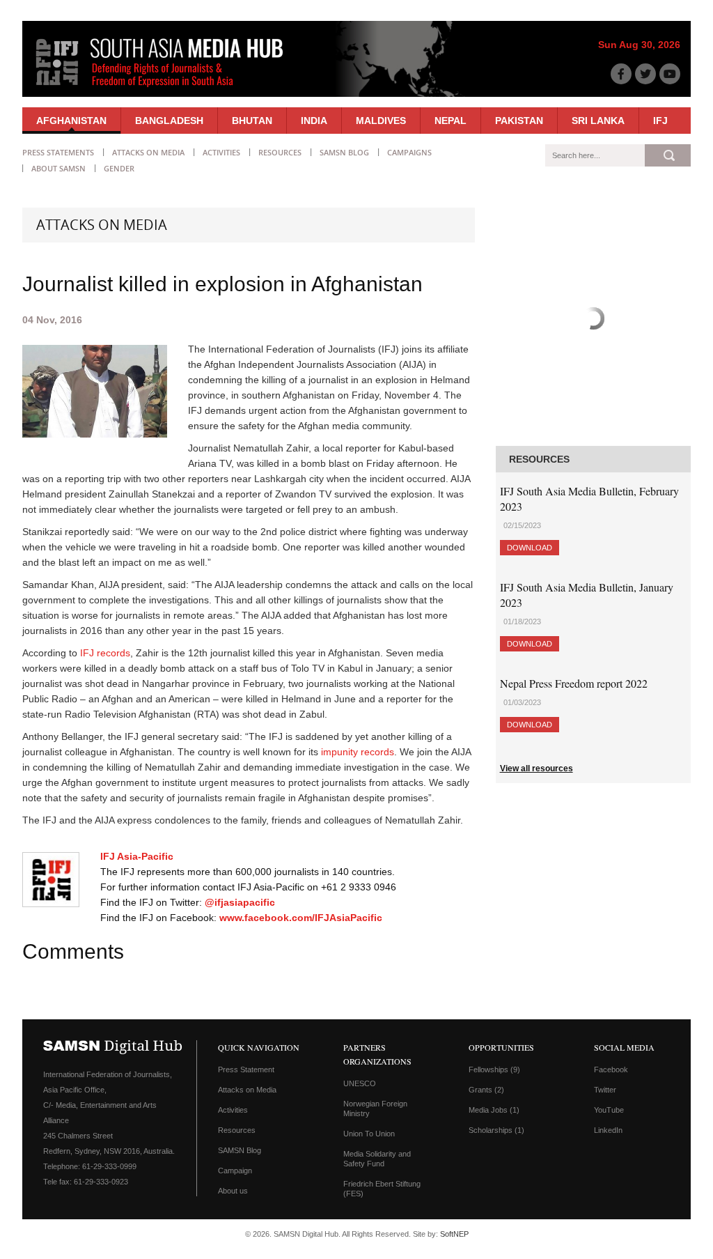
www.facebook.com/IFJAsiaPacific (300, 917)
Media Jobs (494, 1110)
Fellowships (494, 1069)
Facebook (611, 1069)
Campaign (235, 1170)
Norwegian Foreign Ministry (375, 1108)
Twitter (605, 1090)
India (314, 120)
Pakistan (519, 120)
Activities (221, 152)
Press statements (58, 152)
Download (529, 547)
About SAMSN (58, 168)
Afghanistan (71, 120)
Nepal (450, 120)
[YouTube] (669, 73)
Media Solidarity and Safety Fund (377, 1159)
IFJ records (105, 652)
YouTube (609, 1110)
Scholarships (496, 1130)
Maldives (381, 120)
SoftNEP (454, 1234)
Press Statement (246, 1069)
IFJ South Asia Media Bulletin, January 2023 (586, 595)
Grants (486, 1090)
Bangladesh (169, 120)
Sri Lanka (598, 120)
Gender (119, 168)
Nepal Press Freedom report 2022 (574, 683)
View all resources (536, 768)
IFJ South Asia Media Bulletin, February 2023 (589, 498)
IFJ (660, 120)
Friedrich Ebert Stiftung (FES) (382, 1189)
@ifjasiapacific (240, 902)
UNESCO (359, 1083)
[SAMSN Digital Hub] (170, 89)
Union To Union (369, 1133)
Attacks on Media (148, 152)
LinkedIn (608, 1130)
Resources (279, 152)
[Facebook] (621, 73)
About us (233, 1191)
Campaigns (409, 152)
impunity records (357, 751)
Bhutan (252, 120)
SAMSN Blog (344, 152)
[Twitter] (645, 73)
